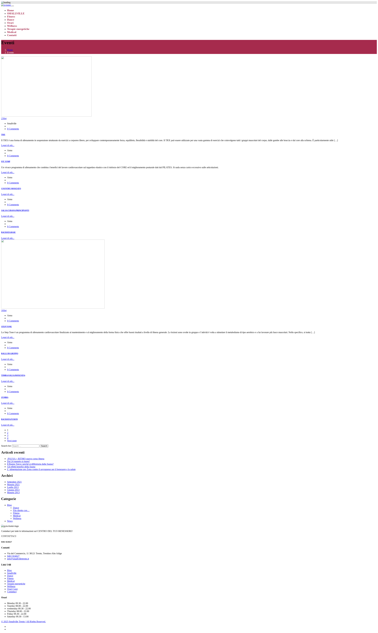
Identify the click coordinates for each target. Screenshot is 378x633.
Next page (12, 440)
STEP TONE (6, 326)
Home (10, 10)
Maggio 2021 (13, 484)
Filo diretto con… (21, 510)
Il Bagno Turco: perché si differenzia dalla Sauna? (30, 464)
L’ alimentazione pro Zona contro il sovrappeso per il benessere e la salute (41, 469)
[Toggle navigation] (13, 5)
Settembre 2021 (14, 482)
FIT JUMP (5, 161)
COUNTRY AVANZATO (11, 188)
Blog (9, 505)
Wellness (12, 25)
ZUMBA (4, 397)
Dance (10, 19)
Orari (10, 22)
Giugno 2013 (13, 490)
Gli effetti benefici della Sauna (21, 466)
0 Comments (13, 129)
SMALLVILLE (16, 13)
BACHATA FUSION (9, 419)
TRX (3, 134)
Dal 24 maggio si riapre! (18, 461)
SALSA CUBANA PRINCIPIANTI (15, 210)
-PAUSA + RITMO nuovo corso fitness (25, 458)
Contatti (12, 35)
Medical (11, 32)
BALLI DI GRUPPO (9, 353)
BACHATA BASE (8, 232)
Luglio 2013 (13, 487)
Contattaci (12, 591)
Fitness (11, 16)
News (10, 521)
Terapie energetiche (18, 28)
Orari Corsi (12, 589)
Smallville (11, 573)
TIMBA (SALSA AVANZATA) (13, 375)
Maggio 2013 (13, 492)
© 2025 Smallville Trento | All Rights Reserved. (23, 621)
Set (3, 118)
